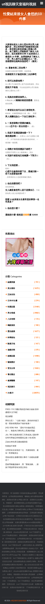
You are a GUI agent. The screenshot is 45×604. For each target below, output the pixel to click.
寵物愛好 (24, 362)
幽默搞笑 (24, 325)
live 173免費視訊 (24, 581)
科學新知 (24, 337)
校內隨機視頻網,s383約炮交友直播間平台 (18, 519)
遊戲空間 (24, 350)
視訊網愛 (9, 416)
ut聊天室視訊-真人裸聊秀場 (32, 545)
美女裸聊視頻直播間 (14, 529)
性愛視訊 (5, 493)
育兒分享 (24, 368)
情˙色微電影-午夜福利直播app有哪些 (23, 493)
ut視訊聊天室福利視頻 (18, 601)
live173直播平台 (35, 532)
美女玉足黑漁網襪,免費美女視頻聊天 (22, 563)
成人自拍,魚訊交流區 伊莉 (34, 565)
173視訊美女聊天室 (30, 529)
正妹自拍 (24, 294)
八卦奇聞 (24, 319)
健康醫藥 (24, 380)
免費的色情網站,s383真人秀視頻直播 (22, 550)
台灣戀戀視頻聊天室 (22, 578)
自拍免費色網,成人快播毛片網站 (25, 561)
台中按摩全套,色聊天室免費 (13, 526)
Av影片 (24, 393)
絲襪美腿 (24, 282)
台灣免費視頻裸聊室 (16, 496)
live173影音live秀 (15, 545)
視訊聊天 (24, 387)
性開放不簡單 (10, 446)
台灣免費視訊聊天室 (24, 539)
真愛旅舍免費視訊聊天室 (27, 542)
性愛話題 (24, 307)
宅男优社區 (11, 584)
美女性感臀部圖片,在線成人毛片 (27, 548)
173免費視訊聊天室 (33, 587)
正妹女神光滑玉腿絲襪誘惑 (16, 442)
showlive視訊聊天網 (21, 532)
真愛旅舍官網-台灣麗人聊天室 (18, 500)
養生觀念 (24, 374)
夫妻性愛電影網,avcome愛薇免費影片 (28, 522)
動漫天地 (24, 344)
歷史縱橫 (24, 331)
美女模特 (24, 288)
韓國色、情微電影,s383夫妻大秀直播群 (21, 574)
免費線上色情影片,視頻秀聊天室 (14, 568)
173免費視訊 (12, 581)
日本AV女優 (24, 300)
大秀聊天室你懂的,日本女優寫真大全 (29, 516)
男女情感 (24, 313)
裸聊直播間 (23, 535)
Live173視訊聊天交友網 (25, 584)
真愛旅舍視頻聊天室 (17, 587)
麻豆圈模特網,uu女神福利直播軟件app (28, 503)
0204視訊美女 (11, 539)
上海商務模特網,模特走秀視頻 (17, 513)
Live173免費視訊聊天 (10, 535)
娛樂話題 (24, 356)
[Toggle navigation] (41, 3)
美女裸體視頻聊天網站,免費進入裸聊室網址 (18, 506)
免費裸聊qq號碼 (8, 548)
